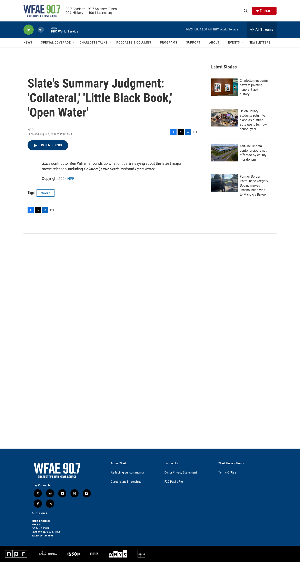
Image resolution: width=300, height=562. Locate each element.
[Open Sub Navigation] (35, 42)
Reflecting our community (127, 472)
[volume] (40, 29)
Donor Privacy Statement (180, 472)
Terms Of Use (227, 472)
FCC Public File (173, 481)
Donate (266, 11)
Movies (45, 193)
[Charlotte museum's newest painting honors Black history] (224, 87)
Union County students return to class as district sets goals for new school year (253, 120)
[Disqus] (150, 289)
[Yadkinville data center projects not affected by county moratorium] (224, 152)
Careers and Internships (126, 481)
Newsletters (260, 42)
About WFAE (119, 463)
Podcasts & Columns (133, 42)
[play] (28, 29)
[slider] (47, 29)
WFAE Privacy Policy (231, 463)
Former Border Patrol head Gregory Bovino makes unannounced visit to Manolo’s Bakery (254, 185)
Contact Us (171, 463)
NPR (70, 178)
